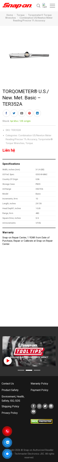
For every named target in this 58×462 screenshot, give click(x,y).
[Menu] (52, 5)
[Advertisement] (29, 288)
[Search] (38, 6)
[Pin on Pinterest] (29, 113)
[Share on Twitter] (14, 113)
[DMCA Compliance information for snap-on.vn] (41, 421)
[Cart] (45, 5)
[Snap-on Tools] (17, 6)
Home (9, 15)
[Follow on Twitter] (45, 406)
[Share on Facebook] (6, 113)
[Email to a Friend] (21, 113)
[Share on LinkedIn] (37, 113)
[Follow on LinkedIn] (51, 406)
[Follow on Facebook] (33, 406)
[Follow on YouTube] (33, 411)
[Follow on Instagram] (39, 406)
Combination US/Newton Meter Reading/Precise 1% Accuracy (33, 19)
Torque (20, 15)
